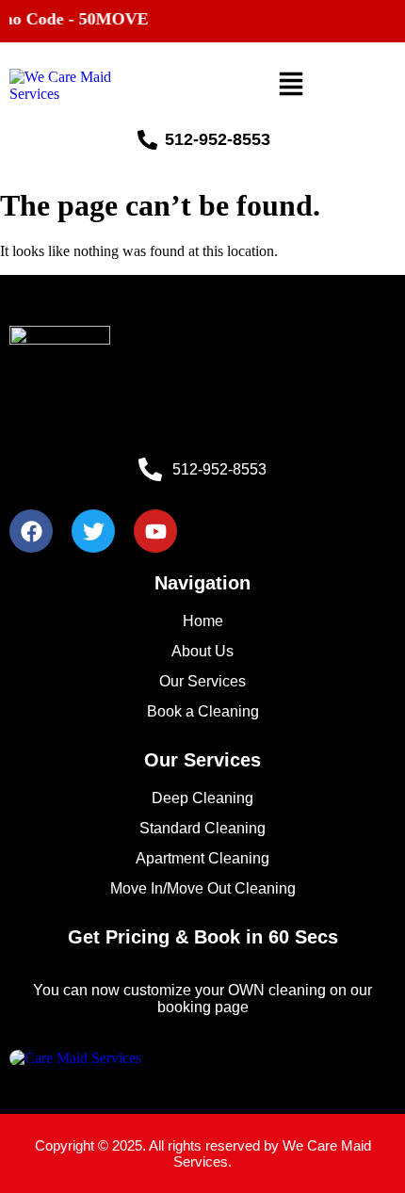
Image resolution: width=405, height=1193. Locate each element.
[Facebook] (31, 531)
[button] (291, 86)
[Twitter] (93, 531)
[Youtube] (155, 531)
